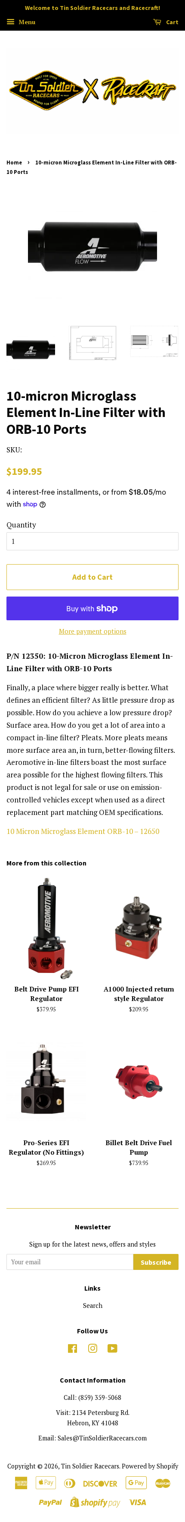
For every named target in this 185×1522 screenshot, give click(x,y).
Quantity (21, 525)
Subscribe (156, 1262)
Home (14, 162)
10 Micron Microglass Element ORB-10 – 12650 (82, 831)
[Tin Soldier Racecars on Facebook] (72, 1350)
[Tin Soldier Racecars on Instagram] (92, 1350)
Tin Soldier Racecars (90, 1466)
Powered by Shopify (150, 1466)
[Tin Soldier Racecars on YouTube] (112, 1350)
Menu (26, 22)
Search (92, 1305)
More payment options (92, 631)
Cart (172, 22)
